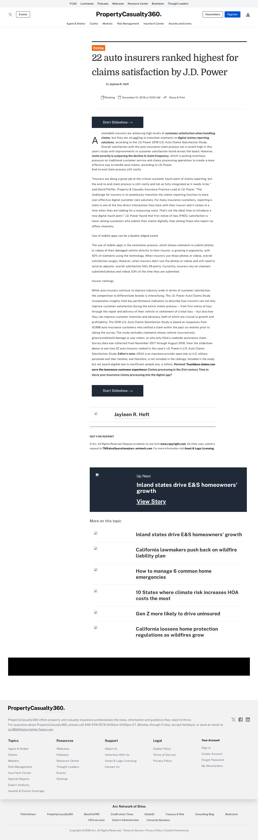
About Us (111, 748)
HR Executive (96, 820)
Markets (13, 760)
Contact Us (112, 766)
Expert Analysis (18, 784)
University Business (158, 820)
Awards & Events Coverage (26, 791)
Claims (12, 754)
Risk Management (20, 766)
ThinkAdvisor (28, 814)
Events (23, 14)
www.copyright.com (173, 443)
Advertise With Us (117, 754)
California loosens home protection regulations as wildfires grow (177, 632)
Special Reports (18, 778)
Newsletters (212, 14)
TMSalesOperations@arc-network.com (127, 448)
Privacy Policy (162, 760)
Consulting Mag (204, 814)
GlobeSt (149, 814)
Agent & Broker (18, 748)
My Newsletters (212, 765)
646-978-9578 (95, 725)
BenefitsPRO (92, 814)
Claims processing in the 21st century (173, 369)
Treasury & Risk (174, 814)
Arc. (94, 830)
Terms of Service (164, 754)
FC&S (73, 3)
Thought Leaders (178, 3)
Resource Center (138, 3)
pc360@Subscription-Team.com (30, 729)
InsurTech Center (19, 772)
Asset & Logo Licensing (121, 760)
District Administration (125, 820)
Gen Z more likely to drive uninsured (178, 613)
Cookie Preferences (177, 830)
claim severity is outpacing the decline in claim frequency (130, 155)
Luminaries (87, 3)
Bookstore (158, 3)
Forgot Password (213, 759)
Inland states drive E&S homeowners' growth (189, 534)
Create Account (212, 753)
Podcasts (102, 3)
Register (232, 14)
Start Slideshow (115, 122)
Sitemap (62, 778)
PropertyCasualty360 (60, 814)
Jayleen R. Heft (119, 84)
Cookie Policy (162, 748)
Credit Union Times (122, 814)
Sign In (206, 747)
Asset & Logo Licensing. (200, 448)
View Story (151, 501)
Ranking (98, 47)
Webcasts (118, 3)
